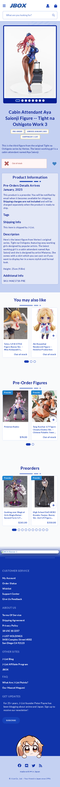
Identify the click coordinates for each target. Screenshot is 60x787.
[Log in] (54, 163)
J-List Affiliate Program (15, 664)
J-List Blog (8, 659)
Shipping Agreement (13, 620)
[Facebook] (19, 764)
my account (9, 578)
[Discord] (26, 764)
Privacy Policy (10, 625)
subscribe (11, 720)
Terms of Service (12, 615)
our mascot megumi (13, 687)
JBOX (5, 669)
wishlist (6, 588)
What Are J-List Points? (15, 682)
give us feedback (12, 599)
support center (11, 594)
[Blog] (40, 764)
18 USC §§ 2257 (11, 631)
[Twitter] (33, 764)
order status (9, 583)
